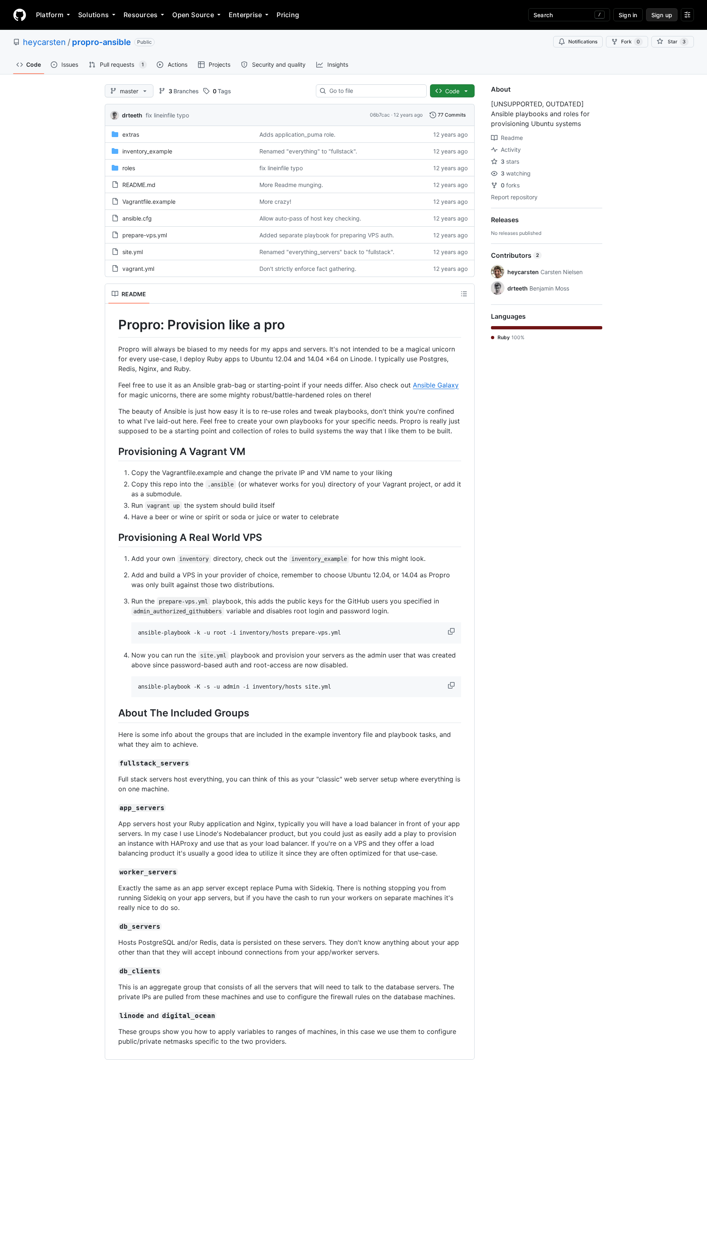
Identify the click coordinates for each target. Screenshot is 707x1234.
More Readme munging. (291, 184)
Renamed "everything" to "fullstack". (308, 151)
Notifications (582, 41)
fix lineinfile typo (167, 115)
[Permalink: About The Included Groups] (112, 713)
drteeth (132, 115)
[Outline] (464, 293)
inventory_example (147, 151)
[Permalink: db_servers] (112, 926)
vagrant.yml (138, 268)
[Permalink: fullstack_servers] (112, 763)
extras (130, 134)
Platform (49, 15)
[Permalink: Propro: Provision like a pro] (112, 325)
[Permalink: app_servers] (112, 807)
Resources (141, 15)
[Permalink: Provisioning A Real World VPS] (112, 537)
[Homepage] (19, 14)
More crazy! (275, 201)
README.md (138, 184)
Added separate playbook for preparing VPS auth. (326, 235)
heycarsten (44, 42)
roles (128, 167)
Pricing (288, 15)
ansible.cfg (137, 218)
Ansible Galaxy (436, 385)
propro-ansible (101, 42)
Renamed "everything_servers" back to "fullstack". (326, 251)
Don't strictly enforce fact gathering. (307, 268)
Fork (630, 41)
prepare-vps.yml (144, 235)
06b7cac (380, 115)
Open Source (193, 15)
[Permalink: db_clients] (112, 971)
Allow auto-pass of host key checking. (310, 218)
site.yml (132, 251)
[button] (452, 631)
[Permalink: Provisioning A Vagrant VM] (112, 451)
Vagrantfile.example (149, 201)
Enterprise (245, 15)
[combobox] (374, 91)
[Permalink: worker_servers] (112, 872)
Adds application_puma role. (297, 134)
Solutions (93, 15)
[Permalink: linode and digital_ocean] (112, 1015)
